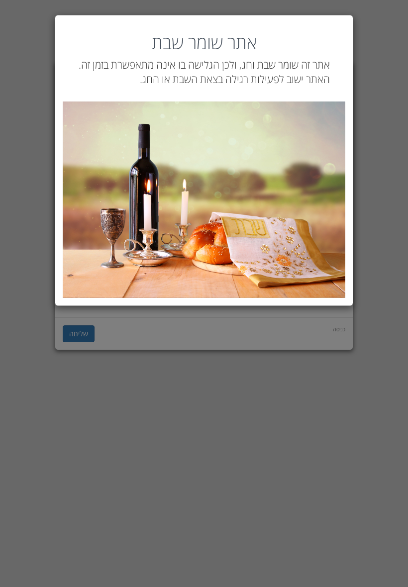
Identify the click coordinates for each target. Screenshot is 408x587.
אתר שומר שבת (204, 43)
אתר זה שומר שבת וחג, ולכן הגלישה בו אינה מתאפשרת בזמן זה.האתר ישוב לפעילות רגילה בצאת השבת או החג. (204, 72)
